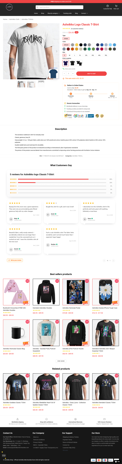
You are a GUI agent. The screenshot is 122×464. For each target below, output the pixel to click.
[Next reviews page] (113, 260)
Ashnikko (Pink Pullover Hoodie (73, 349)
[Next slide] (57, 51)
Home (5, 19)
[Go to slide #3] (41, 84)
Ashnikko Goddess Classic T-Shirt (14, 402)
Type (64, 35)
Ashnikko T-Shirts (27, 19)
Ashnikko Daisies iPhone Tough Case (104, 308)
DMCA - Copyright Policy (40, 445)
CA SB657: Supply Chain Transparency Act (45, 447)
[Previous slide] (6, 51)
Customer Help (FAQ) (69, 447)
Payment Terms (67, 439)
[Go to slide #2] (31, 84)
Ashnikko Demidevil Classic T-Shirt (103, 402)
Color (64, 41)
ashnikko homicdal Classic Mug (14, 349)
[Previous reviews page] (104, 260)
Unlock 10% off (4, 456)
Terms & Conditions (39, 439)
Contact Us (66, 445)
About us (36, 437)
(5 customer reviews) (77, 28)
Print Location (67, 58)
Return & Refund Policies (70, 442)
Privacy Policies (37, 442)
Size (64, 52)
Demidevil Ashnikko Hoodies (42, 308)
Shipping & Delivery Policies (71, 437)
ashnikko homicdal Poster (71, 308)
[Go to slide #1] (21, 84)
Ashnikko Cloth (14, 19)
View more (61, 361)
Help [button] (118, 461)
